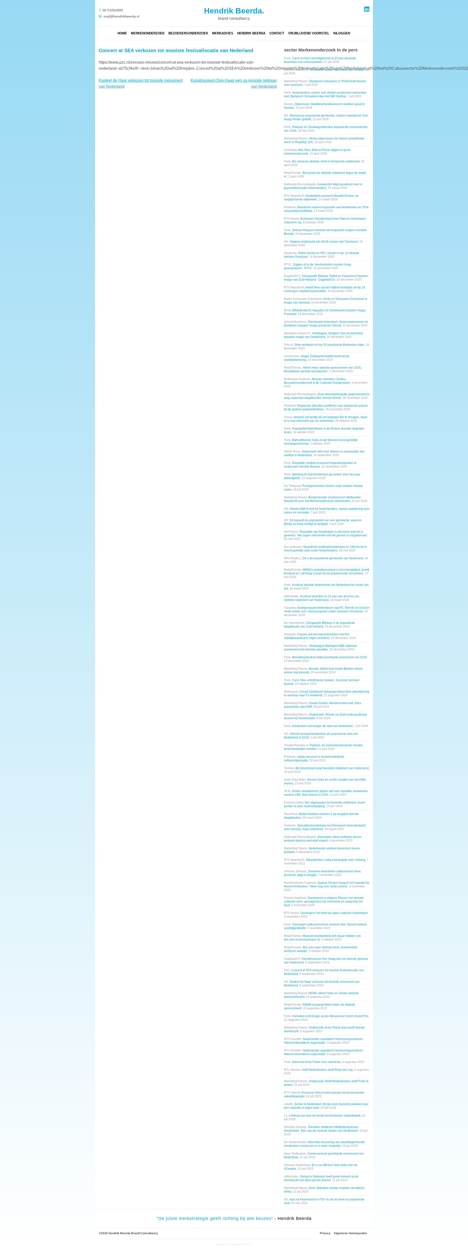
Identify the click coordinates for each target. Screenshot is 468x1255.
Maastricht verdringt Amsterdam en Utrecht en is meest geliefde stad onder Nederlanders (325, 548)
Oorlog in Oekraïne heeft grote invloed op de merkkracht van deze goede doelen (321, 1178)
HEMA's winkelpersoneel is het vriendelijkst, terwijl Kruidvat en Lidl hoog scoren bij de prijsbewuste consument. (326, 571)
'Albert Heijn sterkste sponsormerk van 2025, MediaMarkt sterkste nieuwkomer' (322, 369)
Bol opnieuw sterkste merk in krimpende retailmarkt (326, 161)
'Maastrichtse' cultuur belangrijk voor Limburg (335, 860)
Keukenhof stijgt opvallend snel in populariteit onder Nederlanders (323, 186)
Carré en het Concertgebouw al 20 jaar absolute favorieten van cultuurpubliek (320, 60)
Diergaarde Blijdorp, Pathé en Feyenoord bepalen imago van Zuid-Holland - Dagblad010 (326, 277)
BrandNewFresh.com (241, 1244)
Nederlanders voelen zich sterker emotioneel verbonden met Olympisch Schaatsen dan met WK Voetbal (325, 94)
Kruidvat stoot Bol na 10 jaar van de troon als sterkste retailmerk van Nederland (321, 598)
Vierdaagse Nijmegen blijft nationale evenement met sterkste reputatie (320, 647)
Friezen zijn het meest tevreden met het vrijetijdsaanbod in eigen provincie (316, 636)
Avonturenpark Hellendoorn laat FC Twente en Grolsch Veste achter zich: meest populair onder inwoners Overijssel (326, 609)
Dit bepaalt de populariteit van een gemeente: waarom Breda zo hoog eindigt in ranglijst (322, 522)
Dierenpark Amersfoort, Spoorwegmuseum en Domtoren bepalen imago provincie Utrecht (326, 323)
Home (122, 33)
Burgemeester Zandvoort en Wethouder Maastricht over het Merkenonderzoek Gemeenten (322, 499)
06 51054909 (112, 10)
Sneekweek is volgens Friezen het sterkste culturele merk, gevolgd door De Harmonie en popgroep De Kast (324, 901)
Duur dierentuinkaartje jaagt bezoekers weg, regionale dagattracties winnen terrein (326, 396)
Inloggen (341, 33)
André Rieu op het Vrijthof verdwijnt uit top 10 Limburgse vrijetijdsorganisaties (324, 289)
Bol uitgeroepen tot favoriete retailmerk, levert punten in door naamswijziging (324, 804)
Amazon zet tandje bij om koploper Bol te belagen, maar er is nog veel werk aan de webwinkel (325, 418)
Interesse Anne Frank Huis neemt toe (316, 1062)
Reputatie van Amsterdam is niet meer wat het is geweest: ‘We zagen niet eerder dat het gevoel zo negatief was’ (326, 533)
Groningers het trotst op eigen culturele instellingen (334, 913)
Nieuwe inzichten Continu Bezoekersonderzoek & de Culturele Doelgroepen (317, 380)
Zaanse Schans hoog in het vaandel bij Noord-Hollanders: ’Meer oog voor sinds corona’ (326, 884)
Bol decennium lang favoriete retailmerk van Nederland (332, 768)
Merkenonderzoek (148, 33)
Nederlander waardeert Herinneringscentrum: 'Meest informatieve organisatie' (323, 1040)
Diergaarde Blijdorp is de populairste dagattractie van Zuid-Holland (319, 624)
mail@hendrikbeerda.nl (121, 16)
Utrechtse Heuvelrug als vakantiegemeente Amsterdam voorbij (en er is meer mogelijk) (324, 1143)
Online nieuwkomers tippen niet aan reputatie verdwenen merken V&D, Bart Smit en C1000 (326, 792)
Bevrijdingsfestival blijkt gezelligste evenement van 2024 (329, 657)
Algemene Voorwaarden (350, 1233)
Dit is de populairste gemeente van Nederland (332, 558)
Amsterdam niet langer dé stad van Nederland (322, 726)
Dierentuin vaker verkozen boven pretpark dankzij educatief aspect (322, 838)
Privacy (325, 1233)
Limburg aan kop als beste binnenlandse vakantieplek (325, 1115)
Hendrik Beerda (251, 33)
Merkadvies (222, 33)
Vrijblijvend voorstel (308, 33)
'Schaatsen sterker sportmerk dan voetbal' (336, 69)
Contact (276, 33)
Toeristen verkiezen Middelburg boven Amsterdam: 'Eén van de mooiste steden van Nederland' (321, 1128)
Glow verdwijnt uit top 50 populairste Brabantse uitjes (329, 344)
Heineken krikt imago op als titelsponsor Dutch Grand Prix (330, 1016)
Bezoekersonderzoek (188, 33)
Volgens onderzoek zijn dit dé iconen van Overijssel (324, 241)
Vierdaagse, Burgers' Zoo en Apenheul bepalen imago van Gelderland (323, 335)
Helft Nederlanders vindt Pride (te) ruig (327, 1069)
